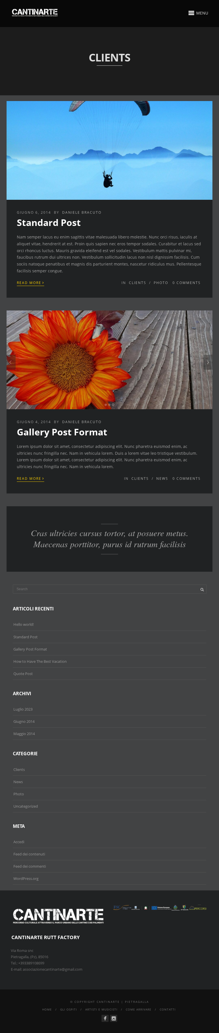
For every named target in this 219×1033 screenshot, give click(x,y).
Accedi (18, 841)
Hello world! (23, 624)
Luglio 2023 (23, 709)
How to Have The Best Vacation (40, 661)
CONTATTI (168, 1009)
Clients (137, 282)
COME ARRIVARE (138, 1009)
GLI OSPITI (68, 1009)
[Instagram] (113, 1018)
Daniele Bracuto (82, 212)
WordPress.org (25, 878)
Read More (30, 282)
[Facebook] (105, 1018)
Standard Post (49, 222)
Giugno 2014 (24, 721)
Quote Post (23, 673)
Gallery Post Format (62, 432)
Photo (161, 282)
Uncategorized (25, 806)
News (162, 478)
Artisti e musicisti (101, 1009)
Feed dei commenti (29, 866)
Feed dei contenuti (29, 854)
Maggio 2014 (24, 733)
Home (47, 1009)
